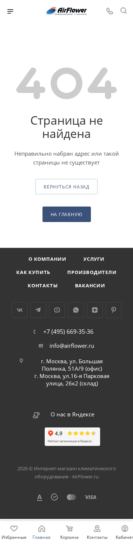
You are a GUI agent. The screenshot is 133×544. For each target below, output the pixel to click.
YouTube (57, 310)
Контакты (43, 285)
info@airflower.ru (72, 345)
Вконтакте (19, 310)
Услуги (94, 259)
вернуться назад (66, 187)
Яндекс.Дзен (95, 310)
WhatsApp (76, 310)
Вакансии (90, 285)
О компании (47, 259)
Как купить (33, 272)
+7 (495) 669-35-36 (68, 332)
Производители (91, 272)
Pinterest (114, 310)
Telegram (38, 310)
